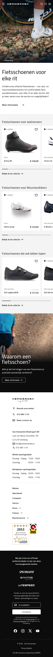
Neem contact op (24, 420)
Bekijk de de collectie (11, 173)
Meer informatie (10, 105)
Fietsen (15, 512)
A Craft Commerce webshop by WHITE (26, 652)
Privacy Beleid (26, 648)
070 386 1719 (23, 414)
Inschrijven (26, 611)
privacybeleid (30, 619)
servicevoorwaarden (20, 621)
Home (14, 508)
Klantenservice (18, 517)
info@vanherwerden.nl (25, 443)
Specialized (17, 493)
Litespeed (16, 498)
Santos (15, 503)
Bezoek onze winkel (25, 408)
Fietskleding (8, 60)
